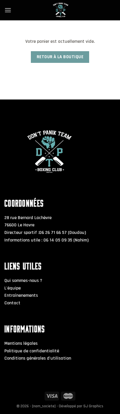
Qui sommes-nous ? (23, 281)
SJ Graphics (93, 406)
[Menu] (7, 10)
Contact (12, 303)
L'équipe (12, 288)
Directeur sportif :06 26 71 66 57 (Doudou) (45, 233)
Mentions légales (21, 343)
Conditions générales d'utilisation (37, 358)
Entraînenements (21, 295)
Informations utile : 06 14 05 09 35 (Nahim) (46, 240)
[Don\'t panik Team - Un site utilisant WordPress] (60, 10)
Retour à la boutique (60, 57)
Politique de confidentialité (31, 351)
